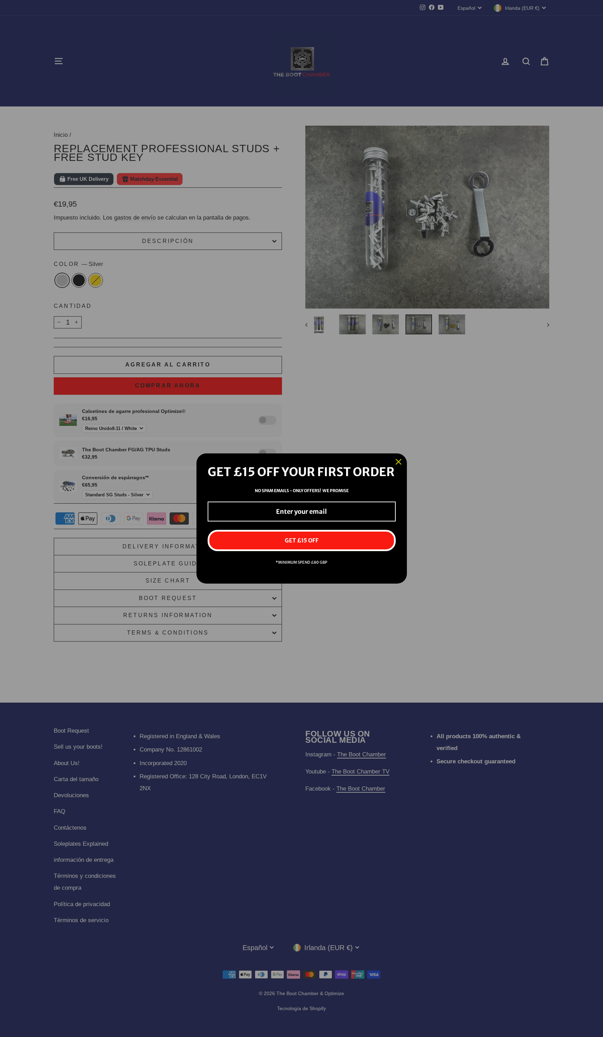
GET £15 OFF (302, 540)
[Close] (398, 461)
